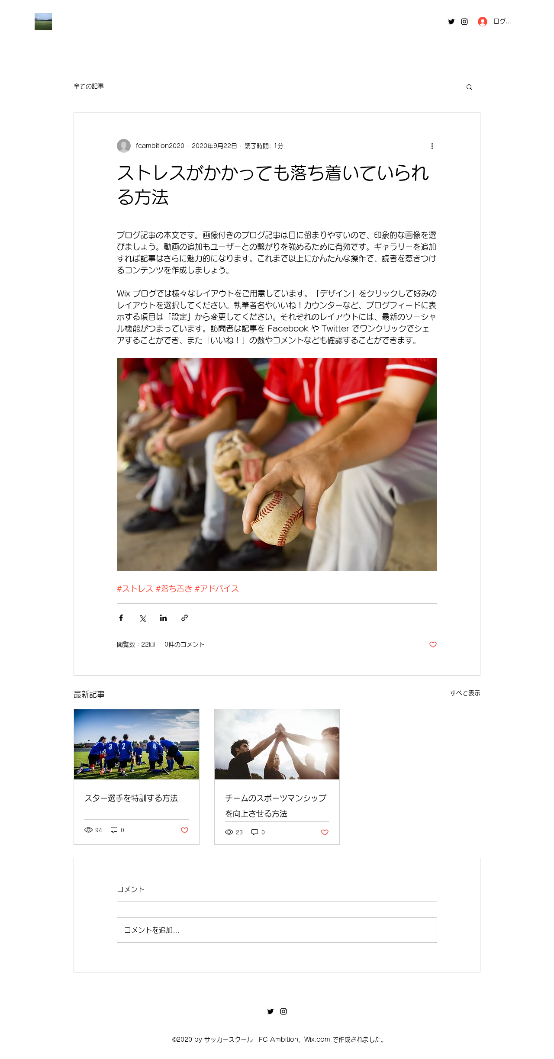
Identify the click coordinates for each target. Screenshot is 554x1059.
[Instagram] (464, 21)
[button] (469, 86)
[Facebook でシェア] (121, 618)
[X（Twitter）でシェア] (142, 618)
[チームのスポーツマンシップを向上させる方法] (277, 744)
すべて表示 (465, 693)
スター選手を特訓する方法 (131, 798)
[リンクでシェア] (184, 618)
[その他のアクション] (432, 146)
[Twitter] (451, 21)
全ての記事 (89, 86)
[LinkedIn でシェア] (163, 618)
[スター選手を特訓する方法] (136, 744)
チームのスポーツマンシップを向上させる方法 (275, 806)
